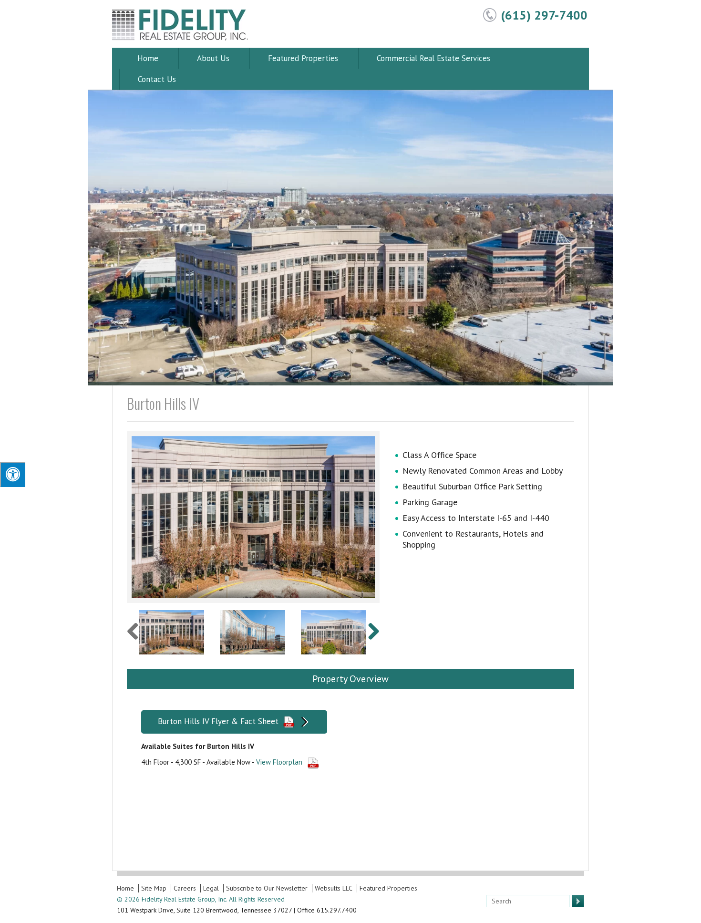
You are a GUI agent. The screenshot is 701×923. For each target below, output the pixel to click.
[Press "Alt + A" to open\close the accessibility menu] (12, 474)
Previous (117, 517)
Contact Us (157, 79)
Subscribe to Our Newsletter (267, 888)
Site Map (153, 888)
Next (389, 517)
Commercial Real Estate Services (433, 58)
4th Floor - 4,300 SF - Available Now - (221, 762)
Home (147, 58)
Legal (211, 888)
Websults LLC (333, 888)
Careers (185, 888)
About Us (213, 58)
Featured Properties (303, 58)
